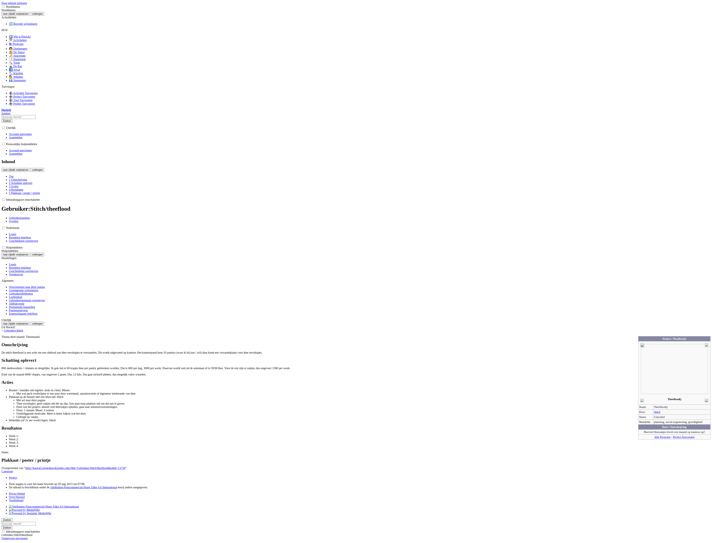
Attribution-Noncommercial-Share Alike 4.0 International (83, 487)
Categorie (7, 471)
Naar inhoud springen (14, 3)
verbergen (37, 13)
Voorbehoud (16, 500)
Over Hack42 (17, 497)
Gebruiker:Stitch (13, 330)
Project (13, 477)
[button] (3, 6)
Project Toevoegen (684, 436)
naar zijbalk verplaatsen (15, 13)
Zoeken (7, 121)
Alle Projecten (662, 436)
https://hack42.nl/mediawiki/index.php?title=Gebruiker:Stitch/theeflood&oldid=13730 (75, 468)
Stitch (657, 411)
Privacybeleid (17, 493)
